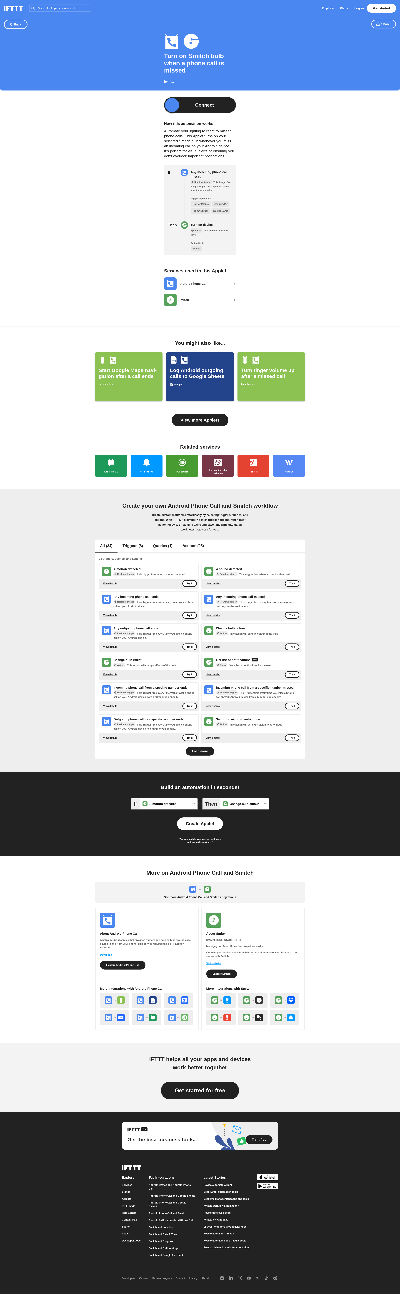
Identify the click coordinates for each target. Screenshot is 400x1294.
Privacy (193, 1278)
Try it (189, 583)
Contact (180, 1278)
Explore (328, 8)
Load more (200, 751)
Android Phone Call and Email (166, 1213)
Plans (344, 8)
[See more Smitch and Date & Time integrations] (253, 1000)
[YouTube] (249, 1278)
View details (110, 583)
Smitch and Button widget (164, 1248)
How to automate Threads (218, 1233)
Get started (381, 8)
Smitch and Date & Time (163, 1234)
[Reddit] (275, 1278)
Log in (359, 8)
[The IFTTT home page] (13, 8)
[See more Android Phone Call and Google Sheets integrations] (146, 1000)
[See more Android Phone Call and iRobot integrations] (178, 1017)
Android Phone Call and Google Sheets (172, 1195)
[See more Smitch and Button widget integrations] (221, 1017)
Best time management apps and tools (226, 1199)
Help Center (129, 1212)
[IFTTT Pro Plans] (255, 660)
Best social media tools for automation (226, 1247)
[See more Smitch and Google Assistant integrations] (253, 1017)
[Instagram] (240, 1278)
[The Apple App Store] (267, 1177)
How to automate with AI (217, 1185)
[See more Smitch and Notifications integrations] (284, 1017)
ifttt (171, 81)
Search (126, 1226)
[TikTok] (266, 1278)
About (205, 1278)
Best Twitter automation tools (220, 1192)
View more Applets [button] (200, 420)
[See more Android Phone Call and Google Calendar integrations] (178, 1000)
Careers (144, 1278)
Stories (126, 1192)
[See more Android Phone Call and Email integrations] (114, 1017)
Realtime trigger (125, 574)
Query (223, 665)
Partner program (162, 1278)
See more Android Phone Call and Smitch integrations (200, 897)
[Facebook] (222, 1278)
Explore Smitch (221, 973)
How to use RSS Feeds (217, 1212)
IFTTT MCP (128, 1206)
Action (223, 633)
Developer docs (131, 1240)
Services (127, 1185)
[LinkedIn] (231, 1278)
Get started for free (200, 1090)
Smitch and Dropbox (161, 1241)
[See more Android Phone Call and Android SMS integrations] (146, 1017)
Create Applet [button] (200, 823)
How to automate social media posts (224, 1240)
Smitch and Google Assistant (166, 1255)
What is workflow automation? (221, 1206)
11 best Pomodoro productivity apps (225, 1226)
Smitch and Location (161, 1227)
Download (106, 954)
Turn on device (202, 224)
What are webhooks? (215, 1220)
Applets (126, 1199)
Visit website (213, 963)
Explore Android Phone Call (122, 965)
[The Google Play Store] (267, 1187)
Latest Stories (214, 1177)
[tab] (106, 546)
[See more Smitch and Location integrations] (221, 1000)
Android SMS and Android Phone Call (171, 1220)
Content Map (129, 1220)
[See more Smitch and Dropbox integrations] (284, 1000)
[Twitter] (257, 1278)
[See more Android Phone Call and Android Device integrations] (114, 1000)
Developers (128, 1278)
